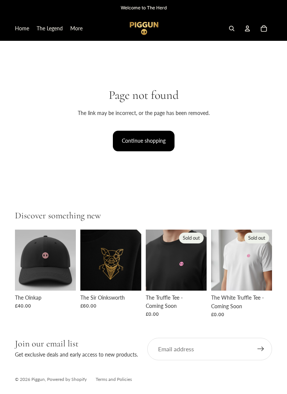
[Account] (247, 28)
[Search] (231, 28)
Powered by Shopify (67, 379)
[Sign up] (261, 349)
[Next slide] (67, 260)
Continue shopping (144, 140)
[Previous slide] (23, 260)
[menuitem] (76, 28)
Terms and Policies (114, 379)
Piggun (38, 379)
